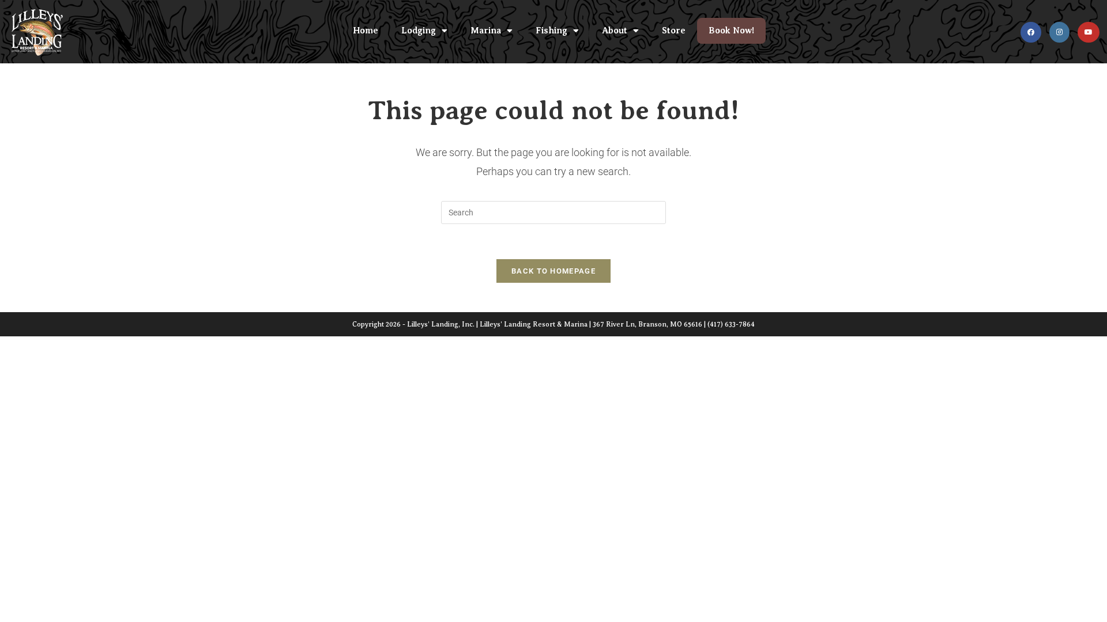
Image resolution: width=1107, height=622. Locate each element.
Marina (485, 30)
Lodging (418, 30)
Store (674, 30)
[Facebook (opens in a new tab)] (1031, 32)
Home (365, 30)
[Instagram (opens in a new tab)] (1059, 32)
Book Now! (731, 30)
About (614, 30)
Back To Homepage (553, 271)
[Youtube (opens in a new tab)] (1089, 32)
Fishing (551, 30)
